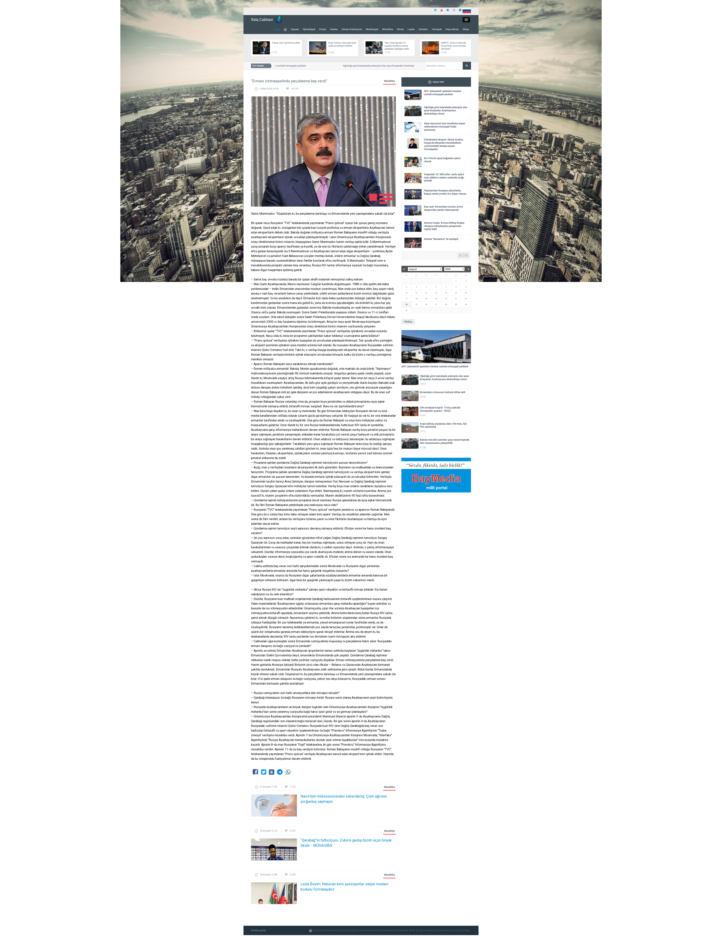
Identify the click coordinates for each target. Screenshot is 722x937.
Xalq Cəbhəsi (262, 19)
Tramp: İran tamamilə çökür (286, 43)
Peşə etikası (452, 29)
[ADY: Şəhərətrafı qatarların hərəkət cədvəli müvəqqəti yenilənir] (436, 346)
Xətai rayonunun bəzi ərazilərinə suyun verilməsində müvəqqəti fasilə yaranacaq (444, 126)
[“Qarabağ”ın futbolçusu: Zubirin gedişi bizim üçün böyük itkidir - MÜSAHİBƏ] (274, 850)
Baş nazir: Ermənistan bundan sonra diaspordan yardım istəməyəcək (443, 208)
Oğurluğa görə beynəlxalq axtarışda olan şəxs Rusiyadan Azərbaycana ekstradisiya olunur (364, 65)
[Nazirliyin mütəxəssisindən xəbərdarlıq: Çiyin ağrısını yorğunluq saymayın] (274, 806)
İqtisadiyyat (309, 29)
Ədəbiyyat (433, 930)
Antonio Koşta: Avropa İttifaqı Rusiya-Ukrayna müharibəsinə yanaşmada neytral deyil (444, 226)
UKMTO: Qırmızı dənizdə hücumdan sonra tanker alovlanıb (453, 46)
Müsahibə (387, 29)
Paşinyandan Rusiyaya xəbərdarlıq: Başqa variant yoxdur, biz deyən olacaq (445, 192)
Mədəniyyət (372, 29)
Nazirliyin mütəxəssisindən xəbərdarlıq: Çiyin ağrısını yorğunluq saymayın (343, 799)
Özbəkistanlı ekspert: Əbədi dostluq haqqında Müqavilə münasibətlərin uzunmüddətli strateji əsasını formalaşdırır (443, 144)
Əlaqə (466, 29)
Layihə (411, 29)
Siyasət (295, 29)
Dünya (322, 29)
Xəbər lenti (438, 81)
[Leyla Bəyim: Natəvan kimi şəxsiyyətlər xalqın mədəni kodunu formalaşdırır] (274, 894)
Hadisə (334, 29)
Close (277, 29)
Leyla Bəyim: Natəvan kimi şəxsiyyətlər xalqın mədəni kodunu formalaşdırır (344, 887)
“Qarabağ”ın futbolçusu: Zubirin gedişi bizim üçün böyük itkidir (346, 843)
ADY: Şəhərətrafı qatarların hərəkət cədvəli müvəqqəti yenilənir (442, 93)
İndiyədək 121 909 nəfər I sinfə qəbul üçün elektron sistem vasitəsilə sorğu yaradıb (444, 177)
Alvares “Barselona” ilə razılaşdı (441, 239)
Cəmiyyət (437, 29)
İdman (400, 29)
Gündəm (423, 29)
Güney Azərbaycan (352, 29)
